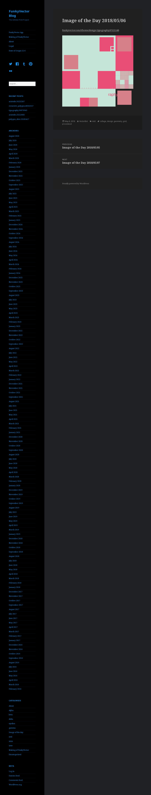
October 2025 (14, 180)
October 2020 (14, 445)
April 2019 (13, 525)
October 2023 (14, 286)
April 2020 (13, 472)
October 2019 (14, 499)
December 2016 (15, 645)
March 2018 (14, 578)
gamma (12, 728)
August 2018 (14, 556)
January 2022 (14, 379)
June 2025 (13, 198)
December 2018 (15, 538)
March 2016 (14, 684)
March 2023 (14, 317)
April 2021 (13, 419)
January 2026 (14, 167)
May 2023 (13, 308)
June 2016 (13, 671)
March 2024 (14, 264)
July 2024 (13, 246)
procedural (67, 124)
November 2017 (16, 596)
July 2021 (13, 406)
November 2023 (16, 282)
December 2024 (15, 224)
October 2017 (14, 600)
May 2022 (13, 361)
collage (103, 121)
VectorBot (83, 121)
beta (11, 714)
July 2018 (13, 560)
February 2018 (15, 583)
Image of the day (16, 732)
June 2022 (13, 357)
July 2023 (13, 299)
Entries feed (14, 775)
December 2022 (15, 330)
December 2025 (15, 171)
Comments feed (16, 780)
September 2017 (16, 605)
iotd (10, 737)
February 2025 (15, 215)
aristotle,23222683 (17, 115)
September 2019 (16, 503)
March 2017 (14, 631)
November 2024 (16, 229)
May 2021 (13, 414)
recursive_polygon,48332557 (21, 106)
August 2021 (14, 401)
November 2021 (16, 388)
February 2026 (15, 162)
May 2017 (13, 622)
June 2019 (13, 516)
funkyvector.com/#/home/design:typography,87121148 (90, 30)
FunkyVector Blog (19, 13)
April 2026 (13, 153)
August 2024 (14, 242)
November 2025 (16, 176)
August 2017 (14, 609)
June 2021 (13, 410)
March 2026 (14, 158)
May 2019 (13, 521)
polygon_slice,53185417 (19, 119)
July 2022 (13, 353)
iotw (11, 745)
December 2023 (15, 277)
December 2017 (15, 591)
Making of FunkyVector (19, 37)
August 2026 (14, 136)
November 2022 (16, 335)
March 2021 (14, 423)
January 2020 (14, 485)
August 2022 (14, 348)
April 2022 (13, 366)
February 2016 (15, 689)
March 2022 (14, 370)
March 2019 (14, 529)
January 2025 (14, 220)
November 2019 (16, 494)
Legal (11, 46)
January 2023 (14, 326)
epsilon (12, 723)
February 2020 (15, 481)
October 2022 (14, 339)
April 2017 (13, 627)
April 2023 (13, 313)
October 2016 (14, 653)
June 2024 (13, 251)
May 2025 (13, 202)
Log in (11, 771)
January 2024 (14, 273)
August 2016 (14, 662)
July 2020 (13, 459)
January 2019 (14, 534)
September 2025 (16, 184)
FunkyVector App (16, 32)
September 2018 (16, 552)
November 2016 (16, 649)
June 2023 (13, 304)
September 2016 (16, 658)
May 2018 (13, 569)
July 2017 (13, 614)
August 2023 (14, 295)
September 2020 (16, 450)
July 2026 (13, 140)
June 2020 (13, 463)
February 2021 (15, 428)
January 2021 (14, 432)
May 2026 (13, 149)
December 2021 (15, 383)
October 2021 (14, 392)
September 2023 (16, 291)
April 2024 (13, 260)
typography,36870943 (18, 110)
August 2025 (14, 189)
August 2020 (14, 454)
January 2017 (14, 640)
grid (125, 121)
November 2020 (16, 441)
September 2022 (16, 344)
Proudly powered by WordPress (75, 183)
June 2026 (13, 145)
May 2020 (13, 468)
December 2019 (15, 490)
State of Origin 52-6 (17, 50)
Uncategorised (15, 754)
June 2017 (13, 618)
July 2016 (13, 667)
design (110, 121)
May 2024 (13, 255)
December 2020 (15, 437)
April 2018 (13, 574)
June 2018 (13, 565)
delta (11, 719)
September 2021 (16, 397)
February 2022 (15, 375)
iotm (11, 741)
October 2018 (14, 547)
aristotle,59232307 (17, 101)
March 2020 (14, 476)
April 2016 (13, 680)
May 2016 (13, 675)
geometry (118, 121)
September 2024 (16, 238)
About (11, 41)
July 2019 (13, 512)
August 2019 (14, 507)
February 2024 (15, 268)
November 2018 (16, 543)
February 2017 (15, 636)
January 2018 (14, 587)
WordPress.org (15, 784)
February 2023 (15, 322)
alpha (11, 710)
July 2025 (13, 193)
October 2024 (14, 233)
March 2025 (14, 211)
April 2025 (13, 207)
